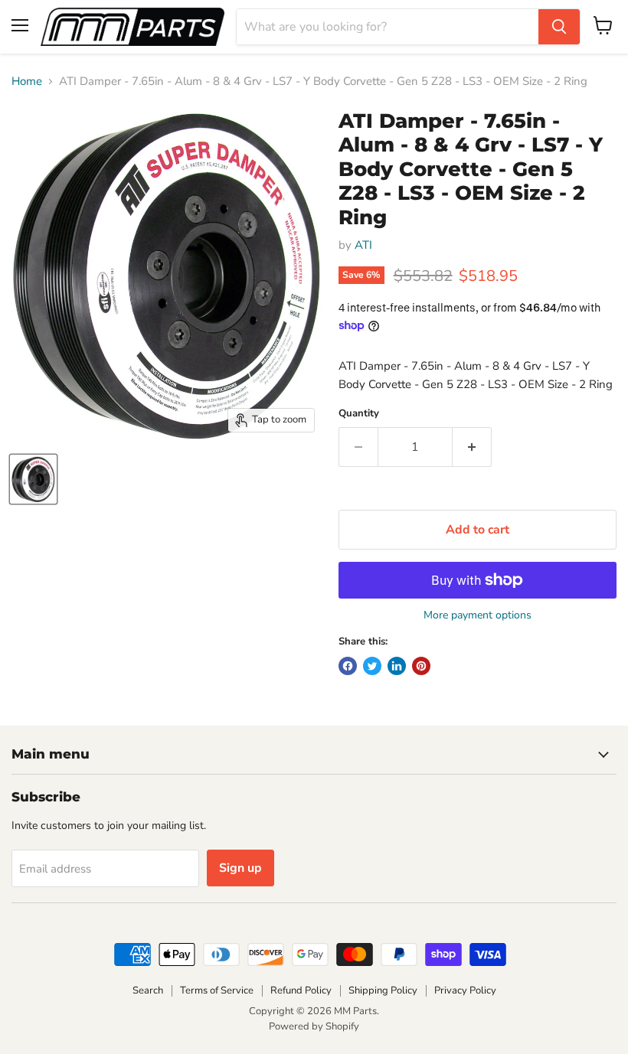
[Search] (559, 26)
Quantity (359, 413)
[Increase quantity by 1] (472, 447)
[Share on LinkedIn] (397, 666)
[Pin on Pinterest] (421, 666)
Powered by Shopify (314, 1026)
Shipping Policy (382, 990)
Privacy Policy (465, 990)
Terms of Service (216, 990)
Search (147, 990)
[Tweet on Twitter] (372, 666)
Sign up (240, 868)
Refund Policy (301, 990)
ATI (363, 245)
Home (26, 81)
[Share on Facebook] (348, 666)
